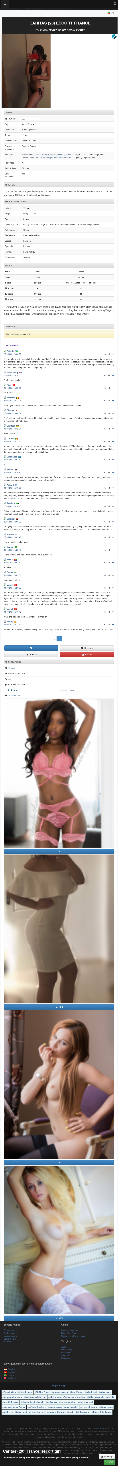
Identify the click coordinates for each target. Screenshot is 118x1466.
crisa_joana (105, 1392)
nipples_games (60, 1392)
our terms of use (103, 1428)
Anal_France (77, 1392)
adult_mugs (55, 1397)
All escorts (8, 1341)
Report (88, 654)
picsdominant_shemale (33, 1402)
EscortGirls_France (102, 1412)
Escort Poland (10, 1338)
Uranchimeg (66, 1349)
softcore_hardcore (37, 1407)
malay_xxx (52, 1402)
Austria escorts (10, 1332)
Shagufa (65, 1355)
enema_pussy (55, 1407)
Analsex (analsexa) (56, 154)
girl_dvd (111, 1397)
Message (88, 648)
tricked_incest (26, 1392)
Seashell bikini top (69, 1330)
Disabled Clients (66, 157)
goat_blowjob (71, 1407)
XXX (60, 851)
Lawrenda (65, 1352)
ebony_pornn (106, 1407)
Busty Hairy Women (70, 1332)
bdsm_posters (23, 1412)
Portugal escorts (11, 1330)
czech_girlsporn (89, 1407)
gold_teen (8, 1412)
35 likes (11, 668)
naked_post (91, 1392)
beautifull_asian (11, 1402)
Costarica (12, 1377)
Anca (63, 1346)
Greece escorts (10, 1335)
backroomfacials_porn (35, 1397)
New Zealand (13, 1372)
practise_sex (39, 1412)
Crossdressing (41, 154)
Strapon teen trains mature (73, 1335)
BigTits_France (43, 1392)
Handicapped (71, 154)
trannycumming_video (71, 1402)
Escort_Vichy (10, 1392)
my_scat (89, 1402)
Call (111, 1462)
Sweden (11, 1369)
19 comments (14, 695)
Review (33, 654)
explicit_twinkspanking (79, 1412)
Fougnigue (66, 1358)
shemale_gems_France (14, 1407)
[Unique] (59, 71)
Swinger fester (52, 157)
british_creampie (96, 1397)
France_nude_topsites (74, 1397)
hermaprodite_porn (13, 1397)
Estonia (11, 1374)
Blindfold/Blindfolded (36, 157)
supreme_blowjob (56, 1412)
